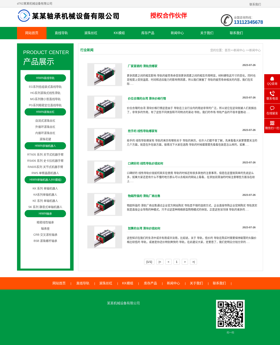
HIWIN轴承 (45, 213)
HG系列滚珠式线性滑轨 (45, 93)
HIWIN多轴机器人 (45, 145)
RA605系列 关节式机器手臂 (45, 166)
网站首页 (31, 33)
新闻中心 (177, 33)
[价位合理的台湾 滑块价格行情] (104, 107)
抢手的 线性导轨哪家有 (142, 131)
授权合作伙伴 (168, 15)
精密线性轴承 (45, 222)
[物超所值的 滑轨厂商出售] (104, 204)
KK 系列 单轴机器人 (45, 188)
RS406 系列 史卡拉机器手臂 (45, 160)
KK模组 (119, 33)
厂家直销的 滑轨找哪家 (142, 66)
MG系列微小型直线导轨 (45, 99)
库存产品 (147, 33)
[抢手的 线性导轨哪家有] (104, 139)
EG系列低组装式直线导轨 (45, 86)
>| (193, 261)
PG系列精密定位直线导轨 (45, 105)
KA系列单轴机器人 (45, 194)
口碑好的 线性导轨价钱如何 (145, 163)
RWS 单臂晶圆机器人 (45, 173)
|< (160, 261)
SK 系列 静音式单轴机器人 (45, 207)
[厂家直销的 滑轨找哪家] (104, 74)
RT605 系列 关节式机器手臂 (45, 154)
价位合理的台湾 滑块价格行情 (147, 98)
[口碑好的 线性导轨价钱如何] (104, 172)
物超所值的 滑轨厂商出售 (144, 195)
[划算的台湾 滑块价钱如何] (104, 236)
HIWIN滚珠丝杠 (45, 111)
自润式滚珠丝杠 (45, 120)
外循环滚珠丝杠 (45, 126)
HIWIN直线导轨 (45, 78)
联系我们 (255, 4)
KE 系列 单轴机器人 (45, 200)
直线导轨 (61, 33)
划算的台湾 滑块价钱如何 (144, 228)
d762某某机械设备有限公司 (73, 15)
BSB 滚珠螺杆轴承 (45, 240)
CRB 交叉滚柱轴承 (45, 234)
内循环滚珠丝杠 (45, 133)
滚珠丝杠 (90, 33)
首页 (227, 50)
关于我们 (206, 33)
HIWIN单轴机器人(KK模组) (45, 179)
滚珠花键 (45, 139)
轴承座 (45, 228)
